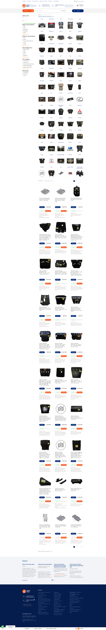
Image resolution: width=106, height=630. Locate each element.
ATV (61, 19)
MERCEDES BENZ (60, 106)
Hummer (80, 68)
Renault (51, 130)
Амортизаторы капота (42, 595)
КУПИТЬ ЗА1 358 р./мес (48, 211)
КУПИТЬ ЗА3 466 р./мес (63, 247)
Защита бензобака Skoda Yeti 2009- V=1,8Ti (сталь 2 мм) (76, 199)
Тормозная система (73, 596)
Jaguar (79, 80)
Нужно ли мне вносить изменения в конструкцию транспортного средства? (60, 565)
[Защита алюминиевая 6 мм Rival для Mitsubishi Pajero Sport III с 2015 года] (61, 191)
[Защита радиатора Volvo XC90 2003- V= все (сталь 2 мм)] (76, 481)
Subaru (70, 142)
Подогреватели (57, 599)
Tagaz (42, 154)
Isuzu (61, 80)
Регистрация (81, 1)
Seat (42, 142)
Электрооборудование (74, 611)
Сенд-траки (56, 608)
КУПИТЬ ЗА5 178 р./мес (79, 465)
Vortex (79, 154)
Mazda (51, 105)
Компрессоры (41, 608)
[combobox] (65, 10)
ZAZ (51, 167)
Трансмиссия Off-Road (74, 599)
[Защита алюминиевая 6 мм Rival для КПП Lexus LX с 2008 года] (76, 517)
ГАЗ (61, 167)
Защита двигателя (27, 67)
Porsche (42, 130)
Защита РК (25, 62)
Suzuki (24, 32)
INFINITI (51, 80)
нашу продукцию (48, 577)
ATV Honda (70, 19)
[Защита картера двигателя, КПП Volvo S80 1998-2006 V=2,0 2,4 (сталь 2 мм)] (61, 372)
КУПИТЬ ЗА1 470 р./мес (48, 283)
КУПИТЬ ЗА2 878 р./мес (79, 247)
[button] (52, 580)
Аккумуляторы (41, 593)
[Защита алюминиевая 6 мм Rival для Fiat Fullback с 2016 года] (61, 517)
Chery (42, 43)
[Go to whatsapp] (2, 626)
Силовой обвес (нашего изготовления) (58, 611)
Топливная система (58, 614)
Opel (51, 117)
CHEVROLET (51, 43)
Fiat (24, 26)
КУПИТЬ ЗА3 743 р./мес (48, 465)
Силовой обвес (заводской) (59, 609)
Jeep (42, 93)
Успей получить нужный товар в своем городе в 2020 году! (76, 565)
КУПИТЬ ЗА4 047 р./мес (63, 356)
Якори (71, 612)
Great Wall (51, 68)
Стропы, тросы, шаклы (58, 613)
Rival (24, 54)
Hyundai (42, 80)
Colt (24, 37)
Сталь (24, 75)
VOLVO (70, 154)
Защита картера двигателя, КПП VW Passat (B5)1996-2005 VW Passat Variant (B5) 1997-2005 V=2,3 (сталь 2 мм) (61, 418)
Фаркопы (71, 603)
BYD (70, 31)
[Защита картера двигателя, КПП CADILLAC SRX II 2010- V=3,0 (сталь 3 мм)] (45, 263)
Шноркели (72, 608)
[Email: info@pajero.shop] (23, 616)
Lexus (24, 27)
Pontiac (79, 117)
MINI (70, 105)
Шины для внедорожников (75, 606)
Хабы (71, 605)
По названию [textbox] (63, 10)
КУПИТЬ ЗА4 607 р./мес (48, 501)
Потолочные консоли (58, 600)
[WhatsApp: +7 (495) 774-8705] (35, 616)
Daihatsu (42, 56)
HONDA (70, 68)
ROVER (60, 130)
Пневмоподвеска (57, 593)
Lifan (42, 105)
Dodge (51, 56)
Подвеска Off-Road (57, 595)
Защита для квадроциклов (80, 168)
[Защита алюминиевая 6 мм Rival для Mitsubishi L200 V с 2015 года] (45, 191)
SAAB (70, 130)
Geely (42, 68)
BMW (61, 31)
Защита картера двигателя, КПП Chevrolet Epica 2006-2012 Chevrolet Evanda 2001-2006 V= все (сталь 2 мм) (76, 273)
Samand (79, 130)
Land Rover (70, 93)
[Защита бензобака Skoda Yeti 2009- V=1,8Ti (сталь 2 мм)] (76, 191)
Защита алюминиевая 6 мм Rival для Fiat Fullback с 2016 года (60, 526)
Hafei (61, 68)
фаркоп (62, 573)
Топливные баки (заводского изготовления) (75, 592)
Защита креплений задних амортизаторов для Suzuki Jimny (60, 489)
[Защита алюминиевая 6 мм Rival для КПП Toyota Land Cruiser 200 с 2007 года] (45, 517)
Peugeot (61, 117)
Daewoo (79, 43)
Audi (80, 19)
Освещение (56, 592)
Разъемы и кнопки (57, 605)
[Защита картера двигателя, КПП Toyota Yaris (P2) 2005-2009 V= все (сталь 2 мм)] (76, 336)
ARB (24, 50)
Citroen (70, 43)
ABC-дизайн (26, 49)
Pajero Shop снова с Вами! (28, 564)
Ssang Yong (60, 142)
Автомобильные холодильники (44, 592)
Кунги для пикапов (42, 609)
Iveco (70, 80)
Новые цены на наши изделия (45, 564)
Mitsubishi (25, 29)
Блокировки (40, 596)
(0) (66, 283)
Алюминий (25, 72)
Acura (42, 19)
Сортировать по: (48, 180)
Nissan (42, 117)
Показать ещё (25, 34)
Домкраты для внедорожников (44, 600)
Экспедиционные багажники (75, 609)
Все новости (24, 580)
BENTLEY (51, 31)
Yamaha (42, 167)
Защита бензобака (27, 65)
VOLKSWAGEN (60, 154)
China (24, 52)
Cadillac (79, 31)
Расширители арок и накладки (60, 606)
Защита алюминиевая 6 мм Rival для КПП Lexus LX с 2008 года (76, 526)
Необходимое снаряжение (43, 613)
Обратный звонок (27, 604)
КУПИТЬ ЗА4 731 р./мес (79, 356)
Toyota (51, 154)
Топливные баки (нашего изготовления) (75, 595)
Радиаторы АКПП (57, 603)
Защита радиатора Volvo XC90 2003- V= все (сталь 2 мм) (76, 489)
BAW (42, 31)
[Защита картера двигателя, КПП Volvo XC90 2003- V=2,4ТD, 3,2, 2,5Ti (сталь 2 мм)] (76, 372)
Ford (80, 56)
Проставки (56, 602)
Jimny (24, 42)
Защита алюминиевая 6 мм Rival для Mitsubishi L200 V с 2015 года (44, 199)
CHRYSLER (60, 43)
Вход (77, 1)
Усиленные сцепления (74, 602)
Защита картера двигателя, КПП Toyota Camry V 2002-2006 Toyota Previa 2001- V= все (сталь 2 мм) (60, 345)
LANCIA (61, 93)
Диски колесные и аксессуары (44, 599)
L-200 (24, 44)
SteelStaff (25, 55)
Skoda (51, 142)
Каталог (25, 10)
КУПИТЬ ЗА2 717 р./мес (48, 247)
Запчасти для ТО (41, 602)
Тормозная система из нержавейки (76, 598)
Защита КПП (26, 60)
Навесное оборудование (43, 612)
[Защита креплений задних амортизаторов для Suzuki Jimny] (61, 481)
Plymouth (70, 117)
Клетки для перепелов (42, 606)
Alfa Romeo (51, 19)
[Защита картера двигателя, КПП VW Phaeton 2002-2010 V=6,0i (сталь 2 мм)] (76, 408)
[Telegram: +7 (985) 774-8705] (63, 5)
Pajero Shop (28, 6)
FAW (61, 56)
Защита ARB (70, 167)
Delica (24, 39)
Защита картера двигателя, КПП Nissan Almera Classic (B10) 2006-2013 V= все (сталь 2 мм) (76, 309)
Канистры (40, 605)
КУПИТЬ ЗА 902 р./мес (48, 537)
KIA (51, 93)
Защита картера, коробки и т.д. (44, 603)
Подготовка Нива (57, 596)
